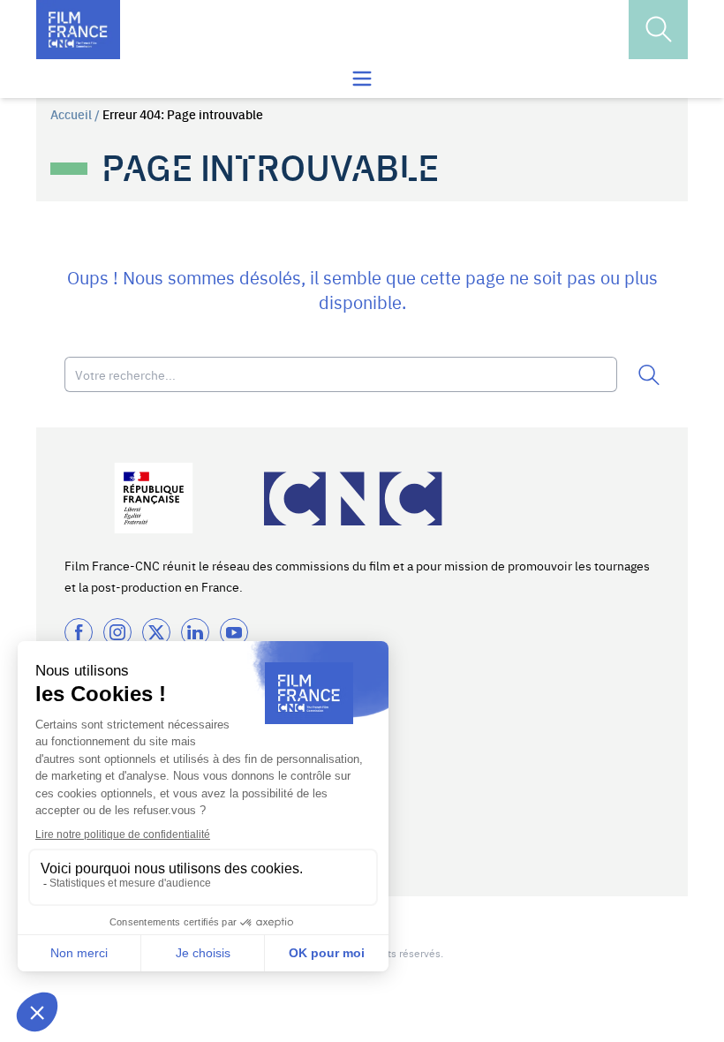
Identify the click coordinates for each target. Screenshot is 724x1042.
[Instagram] (117, 632)
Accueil (71, 114)
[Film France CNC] (78, 29)
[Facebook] (78, 632)
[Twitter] (156, 632)
